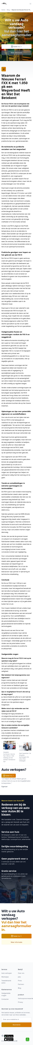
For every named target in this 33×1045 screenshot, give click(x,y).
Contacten (5, 999)
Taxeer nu (16, 47)
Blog (8, 10)
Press (20, 981)
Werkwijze (5, 977)
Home (3, 10)
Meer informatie (16, 53)
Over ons (21, 973)
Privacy (20, 1002)
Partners (21, 984)
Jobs (19, 977)
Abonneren (16, 1025)
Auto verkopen (6, 973)
